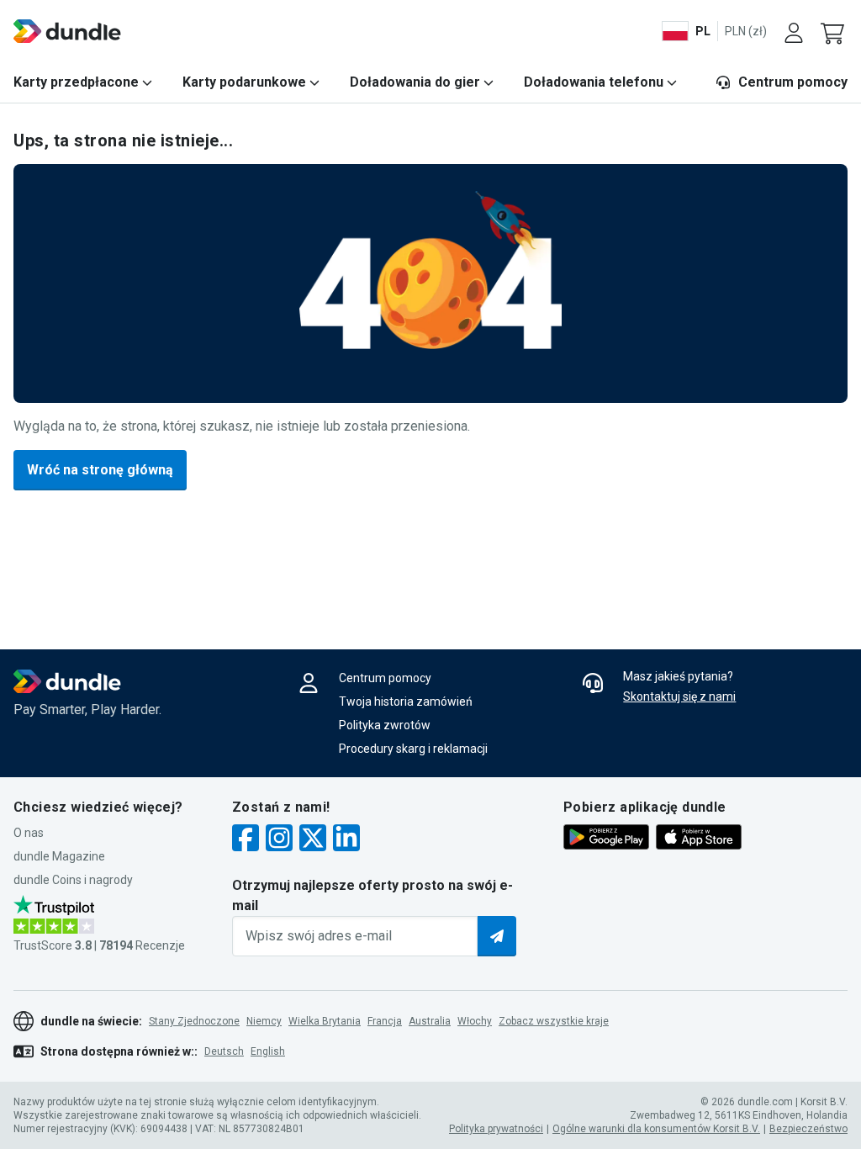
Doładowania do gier (415, 82)
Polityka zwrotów (384, 725)
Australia (430, 1021)
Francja (384, 1021)
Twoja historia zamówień (406, 701)
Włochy (474, 1021)
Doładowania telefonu (593, 82)
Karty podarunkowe (244, 82)
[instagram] (279, 839)
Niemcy (264, 1021)
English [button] (268, 1051)
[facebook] (245, 839)
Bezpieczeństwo (808, 1129)
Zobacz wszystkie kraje (554, 1021)
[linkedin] (346, 839)
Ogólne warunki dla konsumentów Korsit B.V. (656, 1129)
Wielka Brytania (324, 1021)
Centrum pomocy (793, 82)
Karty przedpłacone (76, 82)
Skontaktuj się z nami (679, 696)
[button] (834, 31)
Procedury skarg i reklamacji (413, 748)
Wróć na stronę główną (100, 470)
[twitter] (312, 839)
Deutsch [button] (224, 1051)
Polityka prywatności (496, 1129)
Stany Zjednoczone (194, 1021)
